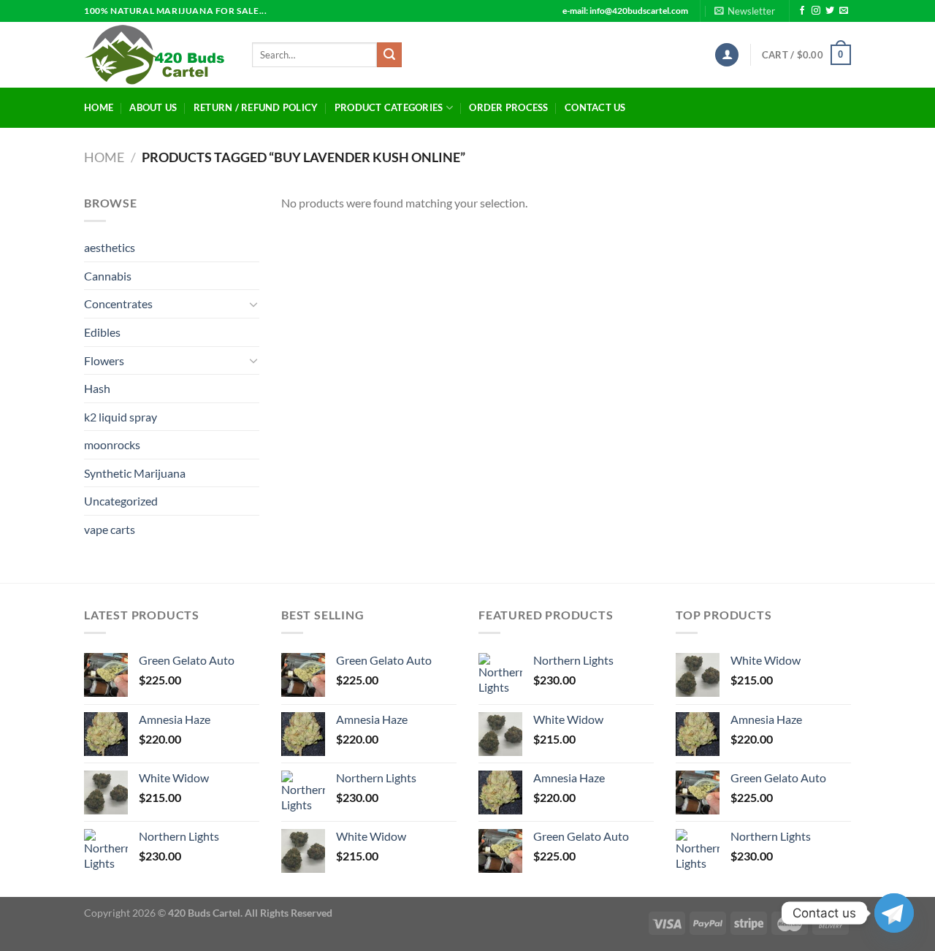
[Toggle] (253, 304)
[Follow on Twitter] (829, 11)
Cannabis (107, 276)
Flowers (104, 360)
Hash (97, 388)
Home (98, 107)
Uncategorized (121, 501)
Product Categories (389, 107)
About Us (153, 107)
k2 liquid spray (120, 417)
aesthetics (109, 247)
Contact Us (595, 107)
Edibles (102, 332)
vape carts (109, 529)
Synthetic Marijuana (135, 473)
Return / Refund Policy (256, 107)
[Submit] (389, 54)
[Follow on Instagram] (816, 11)
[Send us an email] (843, 11)
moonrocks (112, 444)
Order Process (508, 107)
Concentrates (118, 303)
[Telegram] (894, 913)
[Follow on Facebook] (802, 11)
